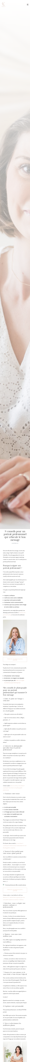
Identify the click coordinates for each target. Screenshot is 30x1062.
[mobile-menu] (26, 4)
